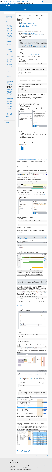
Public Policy (42, 460)
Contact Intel (18, 460)
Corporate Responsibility (33, 460)
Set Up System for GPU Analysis (38, 102)
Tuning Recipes (8, 116)
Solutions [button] (13, 1)
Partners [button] (23, 1)
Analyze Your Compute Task (23, 27)
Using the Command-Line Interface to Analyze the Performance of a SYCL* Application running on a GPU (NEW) (10, 114)
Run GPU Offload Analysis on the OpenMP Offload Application (28, 25)
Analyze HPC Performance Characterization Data (26, 24)
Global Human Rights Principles (36, 468)
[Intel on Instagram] (17, 463)
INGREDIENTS (20, 21)
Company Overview (12, 460)
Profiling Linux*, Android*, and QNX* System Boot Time (10, 104)
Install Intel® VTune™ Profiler (9, 17)
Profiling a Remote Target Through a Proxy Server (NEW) (10, 99)
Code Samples (7, 122)
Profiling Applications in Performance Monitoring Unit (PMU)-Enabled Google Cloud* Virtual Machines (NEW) (10, 37)
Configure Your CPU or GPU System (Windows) (35, 54)
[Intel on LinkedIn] (14, 463)
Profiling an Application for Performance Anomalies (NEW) (10, 84)
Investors (25, 460)
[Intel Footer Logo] (5, 464)
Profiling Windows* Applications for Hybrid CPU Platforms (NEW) (10, 49)
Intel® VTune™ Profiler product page (29, 45)
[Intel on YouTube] (15, 463)
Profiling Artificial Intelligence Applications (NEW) (9, 26)
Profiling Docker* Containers (10, 97)
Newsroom (21, 460)
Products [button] (5, 1)
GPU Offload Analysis (20, 452)
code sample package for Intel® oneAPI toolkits (28, 33)
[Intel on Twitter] (12, 463)
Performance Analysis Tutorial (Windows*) (9, 119)
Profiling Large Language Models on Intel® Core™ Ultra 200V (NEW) (9, 33)
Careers (28, 460)
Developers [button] (18, 1)
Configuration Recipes (8, 24)
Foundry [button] (27, 1)
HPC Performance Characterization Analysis (23, 451)
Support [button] (9, 1)
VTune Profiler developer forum (28, 445)
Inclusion (39, 460)
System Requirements (8, 16)
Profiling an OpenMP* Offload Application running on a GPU (9, 87)
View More (25, 9)
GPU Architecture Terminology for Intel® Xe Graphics (24, 450)
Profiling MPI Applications (10, 95)
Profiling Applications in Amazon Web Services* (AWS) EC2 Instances (9, 76)
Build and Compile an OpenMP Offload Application (27, 23)
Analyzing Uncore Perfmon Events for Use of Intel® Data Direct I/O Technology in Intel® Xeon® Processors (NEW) (10, 41)
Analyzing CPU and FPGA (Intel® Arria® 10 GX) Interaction (10, 71)
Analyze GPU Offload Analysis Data (24, 26)
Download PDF (45, 7)
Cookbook (7, 21)
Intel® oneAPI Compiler (38, 34)
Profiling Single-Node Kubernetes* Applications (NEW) (10, 54)
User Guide (7, 20)
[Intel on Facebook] (10, 463)
